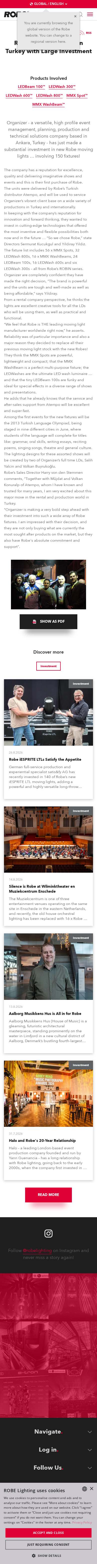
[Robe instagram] (48, 1233)
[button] (48, 1555)
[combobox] (84, 1488)
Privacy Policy (82, 1522)
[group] (48, 621)
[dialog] (48, 1523)
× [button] (91, 1489)
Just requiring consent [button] (48, 1545)
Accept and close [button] (48, 1533)
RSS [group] (89, 33)
